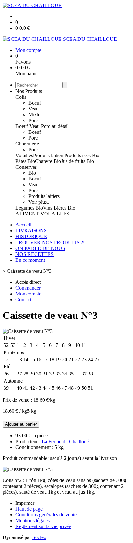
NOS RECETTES (34, 254)
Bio (32, 173)
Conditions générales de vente (46, 514)
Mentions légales (32, 520)
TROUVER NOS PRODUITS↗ (49, 242)
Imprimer (24, 503)
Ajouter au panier (21, 424)
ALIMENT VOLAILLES (42, 213)
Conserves (26, 167)
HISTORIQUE (31, 236)
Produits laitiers (48, 155)
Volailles (24, 155)
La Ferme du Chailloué (65, 441)
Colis (20, 97)
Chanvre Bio (48, 161)
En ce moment (30, 260)
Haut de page (29, 509)
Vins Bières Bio (59, 208)
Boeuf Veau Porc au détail (42, 126)
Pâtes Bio (25, 161)
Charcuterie (27, 143)
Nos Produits (28, 91)
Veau (33, 108)
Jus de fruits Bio (77, 161)
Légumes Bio (29, 208)
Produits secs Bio (81, 155)
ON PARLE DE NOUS (40, 248)
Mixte (34, 114)
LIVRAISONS (31, 230)
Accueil (23, 224)
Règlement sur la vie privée (43, 526)
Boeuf (34, 103)
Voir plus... (39, 202)
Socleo (39, 537)
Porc (33, 120)
